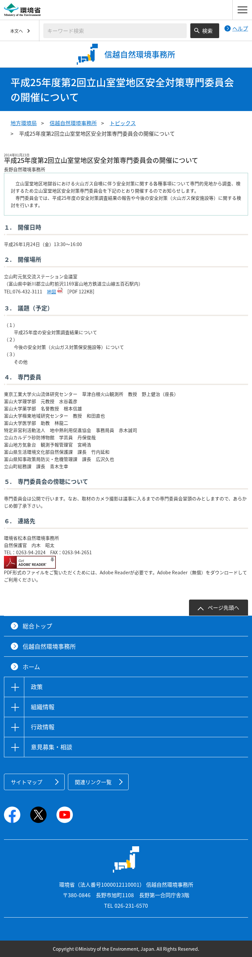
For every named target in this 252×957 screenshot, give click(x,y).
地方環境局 (23, 123)
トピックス (123, 123)
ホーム (31, 666)
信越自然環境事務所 (73, 123)
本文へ (16, 31)
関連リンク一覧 (93, 782)
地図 (51, 291)
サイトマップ (26, 782)
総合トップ (37, 626)
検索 (207, 30)
